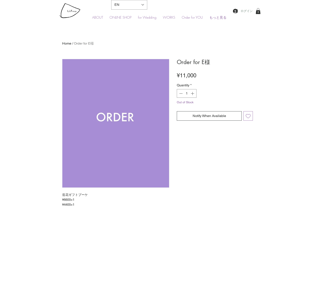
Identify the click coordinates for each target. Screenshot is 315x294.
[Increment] (193, 93)
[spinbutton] (186, 93)
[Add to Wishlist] (248, 116)
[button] (258, 11)
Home (66, 43)
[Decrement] (180, 93)
